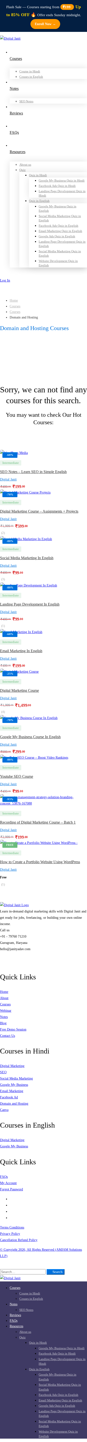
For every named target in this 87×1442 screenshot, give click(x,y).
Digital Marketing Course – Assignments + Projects (39, 511)
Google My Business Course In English (30, 737)
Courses (15, 306)
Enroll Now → (45, 24)
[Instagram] (11, 1205)
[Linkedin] (11, 1218)
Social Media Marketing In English (26, 558)
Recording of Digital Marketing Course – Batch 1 (38, 822)
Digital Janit (8, 479)
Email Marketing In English (21, 651)
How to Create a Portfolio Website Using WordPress (40, 862)
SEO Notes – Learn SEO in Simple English (33, 472)
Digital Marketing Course (19, 690)
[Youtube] (11, 1211)
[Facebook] (11, 1199)
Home (14, 300)
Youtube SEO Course (16, 776)
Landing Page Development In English (29, 604)
